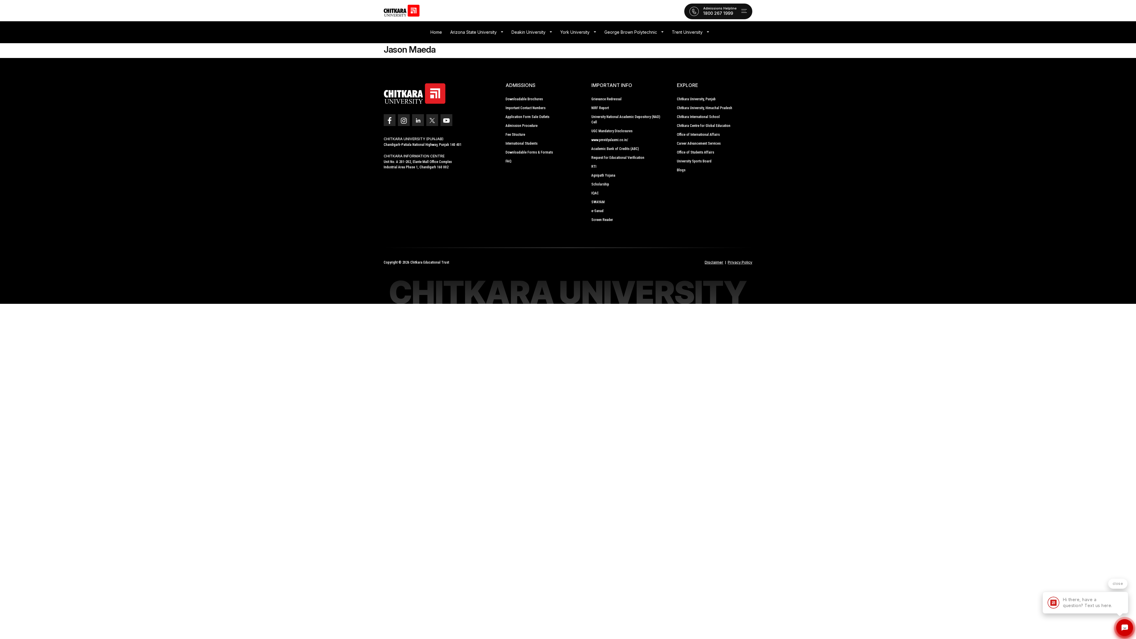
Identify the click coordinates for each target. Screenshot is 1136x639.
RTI (593, 166)
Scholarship (600, 184)
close (1118, 583)
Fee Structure (515, 135)
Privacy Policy (740, 262)
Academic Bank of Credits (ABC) (615, 149)
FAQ (508, 161)
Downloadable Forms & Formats (529, 152)
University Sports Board (694, 161)
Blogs (681, 170)
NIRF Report (600, 108)
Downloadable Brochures (524, 99)
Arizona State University (473, 32)
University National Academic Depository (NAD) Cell (625, 119)
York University (575, 32)
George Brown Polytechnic (630, 32)
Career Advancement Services (699, 143)
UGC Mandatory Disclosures (611, 131)
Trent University (687, 32)
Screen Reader (602, 220)
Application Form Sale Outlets (527, 117)
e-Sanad (597, 211)
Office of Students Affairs (695, 152)
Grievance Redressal (606, 99)
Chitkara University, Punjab (696, 99)
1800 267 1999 (718, 13)
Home (436, 32)
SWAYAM (598, 202)
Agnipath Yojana (603, 175)
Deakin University (528, 32)
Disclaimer (714, 262)
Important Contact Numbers (526, 108)
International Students (522, 143)
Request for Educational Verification (617, 158)
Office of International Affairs (698, 135)
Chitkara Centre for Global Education (703, 126)
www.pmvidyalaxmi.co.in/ (609, 140)
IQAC (595, 193)
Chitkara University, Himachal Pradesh (704, 108)
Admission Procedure (522, 126)
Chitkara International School (698, 117)
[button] (502, 32)
